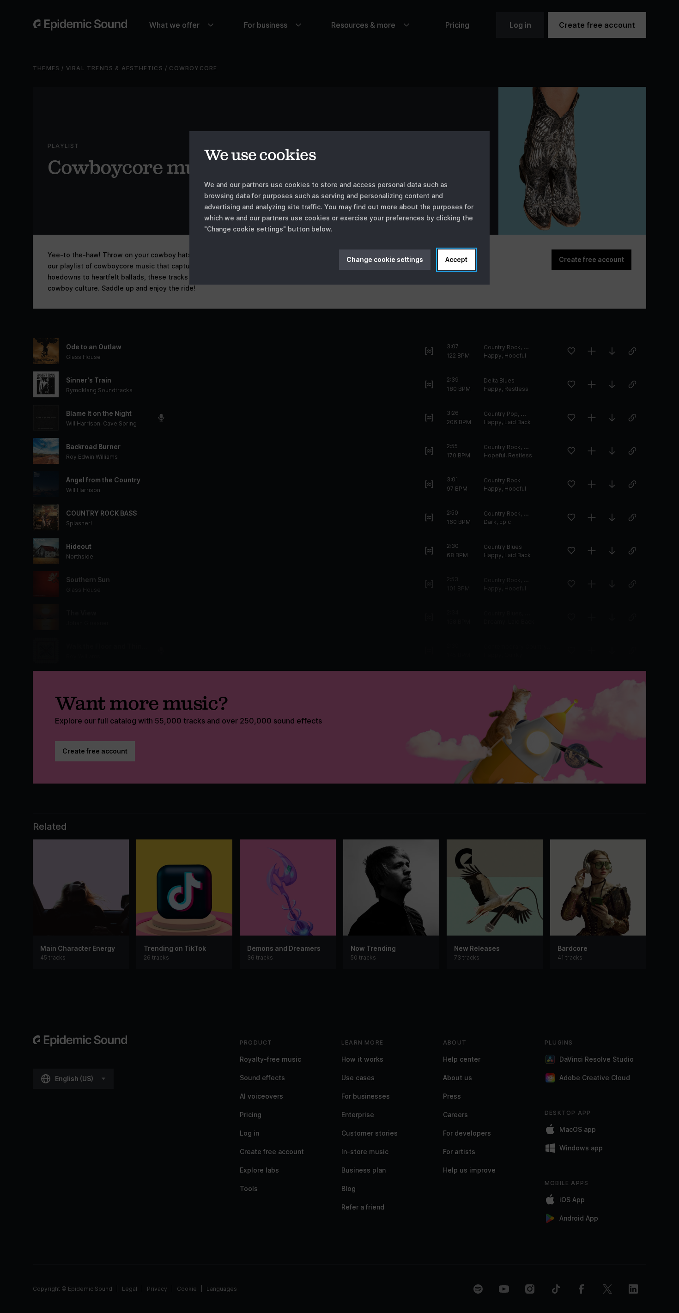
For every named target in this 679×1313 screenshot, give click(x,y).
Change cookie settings (384, 259)
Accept (456, 259)
